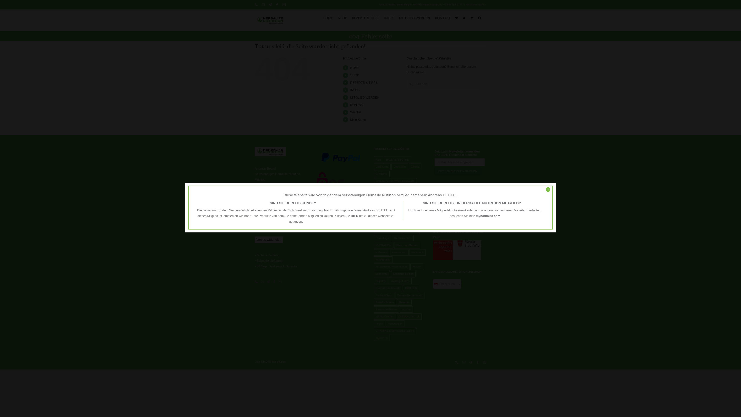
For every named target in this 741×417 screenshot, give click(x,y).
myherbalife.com (488, 216)
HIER (354, 216)
